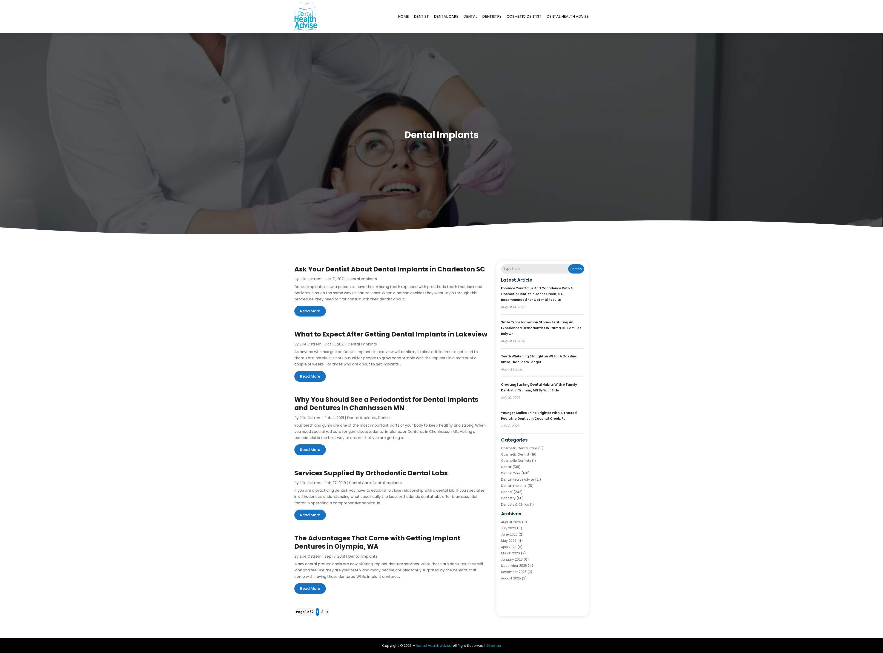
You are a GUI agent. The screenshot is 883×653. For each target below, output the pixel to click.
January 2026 (512, 559)
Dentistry (492, 16)
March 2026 (510, 553)
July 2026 (508, 528)
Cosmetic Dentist (524, 16)
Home (403, 16)
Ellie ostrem (310, 279)
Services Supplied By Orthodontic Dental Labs (371, 473)
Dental (470, 16)
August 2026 (511, 522)
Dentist (421, 16)
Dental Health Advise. (434, 645)
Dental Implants (362, 279)
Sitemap (493, 645)
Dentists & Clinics (515, 504)
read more (310, 311)
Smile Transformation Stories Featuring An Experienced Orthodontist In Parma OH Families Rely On (541, 328)
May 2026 (508, 540)
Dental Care (446, 16)
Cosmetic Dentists (516, 460)
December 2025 (514, 565)
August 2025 (511, 578)
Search (576, 269)
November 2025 (513, 572)
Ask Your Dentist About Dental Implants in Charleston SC (389, 269)
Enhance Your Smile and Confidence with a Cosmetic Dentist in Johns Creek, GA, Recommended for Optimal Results (537, 294)
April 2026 (508, 547)
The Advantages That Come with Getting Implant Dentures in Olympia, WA (377, 542)
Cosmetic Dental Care (519, 448)
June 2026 (509, 534)
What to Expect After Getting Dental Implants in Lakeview (390, 334)
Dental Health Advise (568, 16)
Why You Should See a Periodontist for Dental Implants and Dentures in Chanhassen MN (386, 403)
